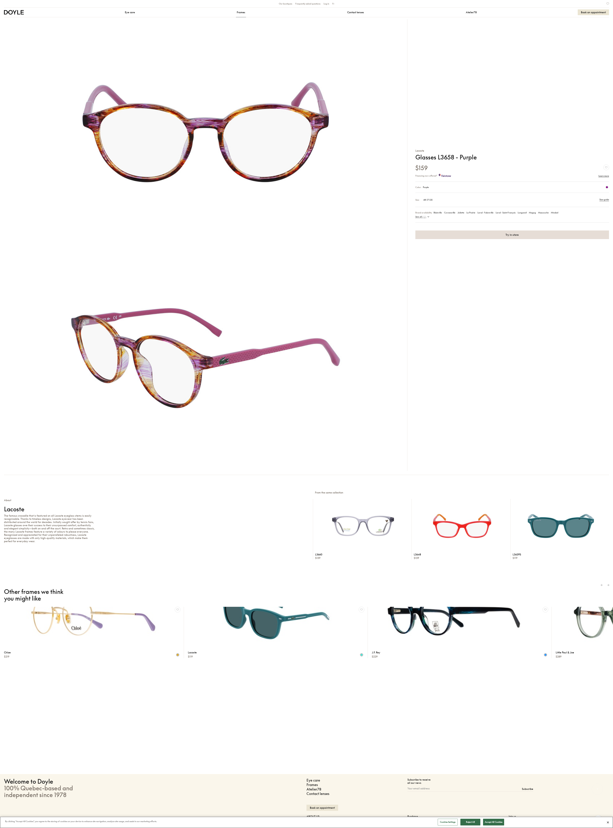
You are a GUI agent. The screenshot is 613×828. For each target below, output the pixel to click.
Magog (532, 212)
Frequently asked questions (307, 3)
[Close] (607, 822)
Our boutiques (285, 3)
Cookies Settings (447, 822)
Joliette (461, 212)
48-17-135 (427, 200)
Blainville (438, 212)
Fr (333, 3)
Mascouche (543, 212)
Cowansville (449, 212)
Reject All (470, 822)
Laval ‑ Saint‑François (505, 212)
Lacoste (419, 150)
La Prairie (470, 212)
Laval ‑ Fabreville (485, 212)
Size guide (604, 199)
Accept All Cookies (493, 822)
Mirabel (554, 212)
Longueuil (522, 212)
